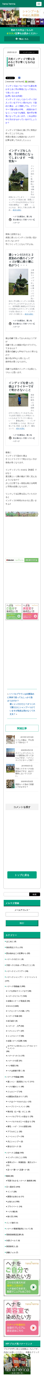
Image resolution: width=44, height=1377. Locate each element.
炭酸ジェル (10, 1252)
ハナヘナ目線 (12, 1016)
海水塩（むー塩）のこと (17, 1111)
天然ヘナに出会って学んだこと (19, 965)
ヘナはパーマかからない (17, 1101)
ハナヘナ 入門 (13, 1026)
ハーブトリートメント (16, 1106)
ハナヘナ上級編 (12, 1152)
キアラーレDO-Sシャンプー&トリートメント (22, 1047)
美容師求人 (10, 1246)
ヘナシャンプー (13, 1030)
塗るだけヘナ (12, 1146)
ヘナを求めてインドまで (17, 991)
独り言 (10, 1216)
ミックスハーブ (13, 1036)
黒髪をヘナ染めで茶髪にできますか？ (24, 785)
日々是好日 (10, 1186)
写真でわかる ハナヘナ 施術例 (19, 1180)
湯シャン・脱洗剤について (18, 1081)
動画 (8, 1176)
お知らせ (11, 1201)
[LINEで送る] (29, 81)
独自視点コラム (12, 947)
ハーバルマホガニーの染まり (19, 1121)
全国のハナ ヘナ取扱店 (16, 1001)
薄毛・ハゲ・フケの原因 (17, 1126)
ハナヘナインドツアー (15, 971)
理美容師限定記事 (13, 1234)
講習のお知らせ (13, 1196)
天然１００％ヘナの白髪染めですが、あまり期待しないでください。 (24, 772)
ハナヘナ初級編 (12, 986)
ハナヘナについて (14, 996)
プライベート (12, 1206)
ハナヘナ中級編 (12, 1076)
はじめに (10, 941)
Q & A (10, 1006)
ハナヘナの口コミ (13, 959)
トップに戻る (22, 875)
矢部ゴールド (11, 1240)
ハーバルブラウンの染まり (18, 1116)
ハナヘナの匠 (12, 1060)
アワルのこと (12, 1131)
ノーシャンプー (13, 1136)
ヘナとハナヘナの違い (16, 1011)
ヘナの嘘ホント (13, 1086)
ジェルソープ (12, 1091)
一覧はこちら (22, 38)
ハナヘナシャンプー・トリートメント (21, 977)
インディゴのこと (14, 1157)
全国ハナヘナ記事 (14, 1040)
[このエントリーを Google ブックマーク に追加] (19, 77)
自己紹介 (11, 1020)
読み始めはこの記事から (16, 953)
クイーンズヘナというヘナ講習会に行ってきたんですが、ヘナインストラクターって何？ (24, 756)
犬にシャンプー (13, 1141)
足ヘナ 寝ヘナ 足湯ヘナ (17, 1169)
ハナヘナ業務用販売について (18, 1228)
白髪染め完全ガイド (15, 1096)
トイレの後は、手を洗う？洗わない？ (24, 741)
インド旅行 (10, 1222)
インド (10, 1191)
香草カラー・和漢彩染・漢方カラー (22, 1162)
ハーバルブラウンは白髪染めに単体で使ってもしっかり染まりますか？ (20, 697)
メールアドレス (22, 910)
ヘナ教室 (11, 1065)
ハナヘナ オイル (14, 1055)
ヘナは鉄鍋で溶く (14, 1070)
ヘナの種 (11, 1211)
